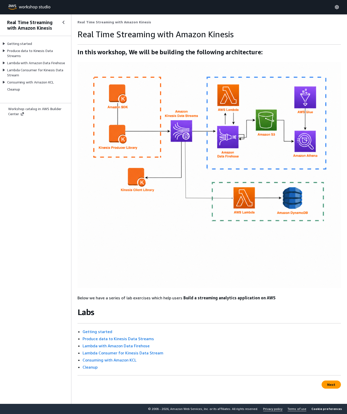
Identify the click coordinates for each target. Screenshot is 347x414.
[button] (326, 409)
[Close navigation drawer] (63, 22)
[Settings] (337, 7)
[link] (114, 22)
